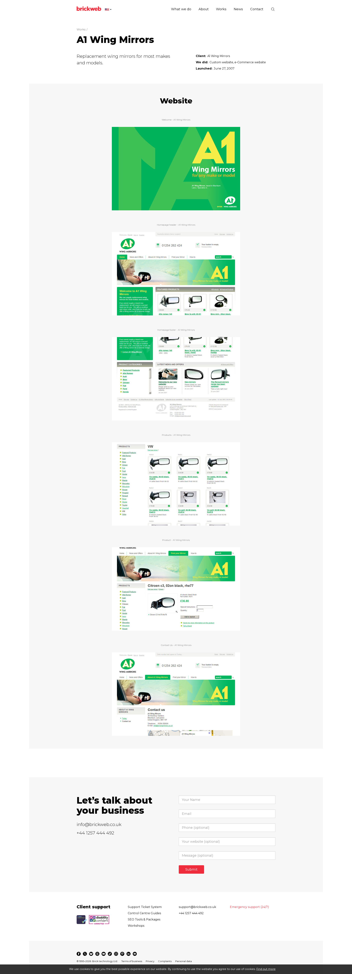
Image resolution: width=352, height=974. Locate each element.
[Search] (272, 9)
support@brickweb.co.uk (197, 907)
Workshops (136, 925)
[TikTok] (110, 954)
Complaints (165, 961)
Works (81, 29)
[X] (85, 954)
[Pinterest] (122, 954)
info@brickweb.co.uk (99, 824)
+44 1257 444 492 (95, 833)
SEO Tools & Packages (144, 919)
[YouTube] (103, 954)
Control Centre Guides (144, 913)
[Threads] (97, 954)
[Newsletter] (135, 954)
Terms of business (131, 961)
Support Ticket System (145, 907)
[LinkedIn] (128, 954)
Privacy (150, 961)
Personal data (183, 961)
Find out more (266, 969)
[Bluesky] (91, 954)
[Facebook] (79, 954)
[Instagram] (116, 954)
